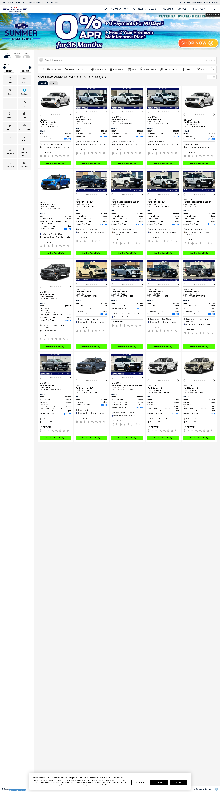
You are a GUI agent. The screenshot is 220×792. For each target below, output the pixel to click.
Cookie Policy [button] (55, 785)
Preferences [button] (110, 785)
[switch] (7, 55)
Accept (178, 782)
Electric (142, 9)
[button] (214, 9)
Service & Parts (166, 9)
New (105, 9)
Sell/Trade (181, 9)
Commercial (129, 9)
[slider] (4, 67)
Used (26, 53)
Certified (17, 53)
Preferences (140, 782)
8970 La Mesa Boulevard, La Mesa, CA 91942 (200, 2)
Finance (193, 9)
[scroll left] (41, 69)
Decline (159, 782)
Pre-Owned (116, 9)
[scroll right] (213, 69)
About (203, 9)
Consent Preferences (17, 790)
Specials (152, 9)
